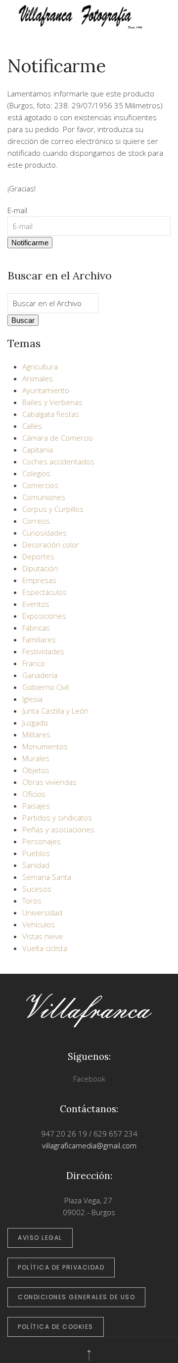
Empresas (39, 580)
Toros (32, 901)
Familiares (39, 639)
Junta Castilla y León (55, 711)
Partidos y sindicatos (57, 817)
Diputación (40, 568)
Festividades (43, 651)
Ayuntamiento (45, 390)
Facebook (89, 1079)
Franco (33, 663)
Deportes (38, 556)
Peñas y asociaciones (58, 829)
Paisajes (36, 806)
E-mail (17, 210)
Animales (37, 378)
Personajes (41, 841)
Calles (32, 426)
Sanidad (35, 865)
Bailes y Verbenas (52, 402)
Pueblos (36, 853)
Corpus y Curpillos (53, 509)
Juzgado (35, 722)
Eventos (35, 604)
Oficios (33, 794)
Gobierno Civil (45, 687)
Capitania (37, 449)
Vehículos (38, 924)
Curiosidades (44, 533)
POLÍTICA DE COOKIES (55, 1326)
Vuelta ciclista (44, 948)
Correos (36, 521)
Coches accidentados (58, 461)
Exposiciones (44, 616)
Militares (36, 734)
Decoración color (50, 544)
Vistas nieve (42, 936)
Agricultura (40, 366)
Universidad (42, 912)
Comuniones (43, 497)
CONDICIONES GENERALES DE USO (76, 1297)
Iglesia (32, 699)
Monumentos (45, 746)
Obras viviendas (49, 782)
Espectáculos (44, 592)
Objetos (35, 770)
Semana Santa (46, 877)
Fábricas (36, 628)
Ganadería (39, 675)
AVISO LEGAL (40, 1237)
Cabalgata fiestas (50, 414)
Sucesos (36, 889)
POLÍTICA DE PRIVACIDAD (61, 1267)
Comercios (40, 485)
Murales (35, 758)
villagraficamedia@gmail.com (89, 1145)
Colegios (36, 473)
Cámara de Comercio (57, 438)
